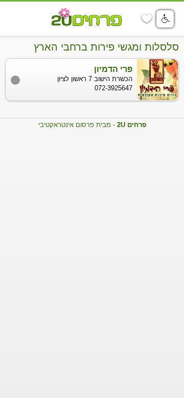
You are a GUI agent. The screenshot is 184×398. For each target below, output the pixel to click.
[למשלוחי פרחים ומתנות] (16, 19)
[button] (165, 19)
